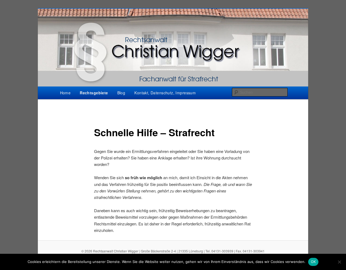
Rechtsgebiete (94, 92)
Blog (121, 92)
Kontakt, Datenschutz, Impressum (165, 92)
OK (313, 261)
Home (65, 92)
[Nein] (339, 262)
